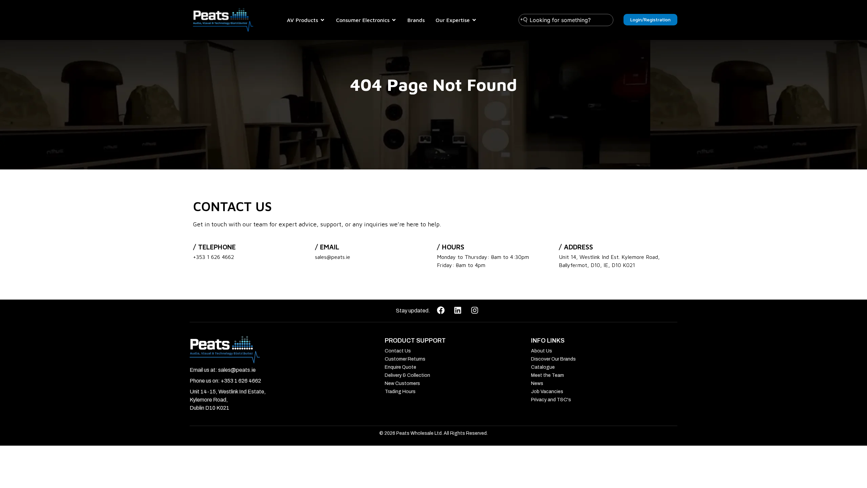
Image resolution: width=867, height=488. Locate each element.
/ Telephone (214, 247)
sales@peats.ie (332, 257)
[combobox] (566, 20)
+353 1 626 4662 (213, 257)
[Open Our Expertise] (474, 20)
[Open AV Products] (322, 20)
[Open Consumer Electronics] (394, 20)
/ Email (327, 247)
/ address (576, 247)
